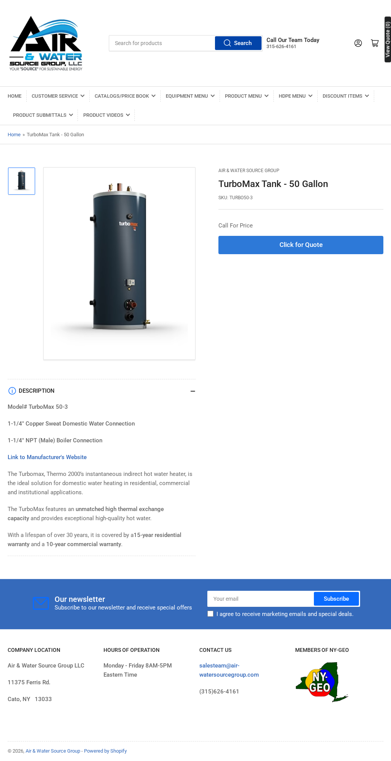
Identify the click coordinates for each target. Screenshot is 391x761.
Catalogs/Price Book (122, 96)
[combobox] (186, 43)
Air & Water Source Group (249, 170)
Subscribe (336, 598)
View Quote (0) (388, 39)
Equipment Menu (187, 96)
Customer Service (55, 96)
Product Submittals (39, 115)
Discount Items (342, 96)
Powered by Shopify (105, 751)
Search (243, 43)
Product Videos (103, 115)
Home (14, 96)
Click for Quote (301, 244)
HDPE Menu (292, 96)
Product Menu (243, 96)
